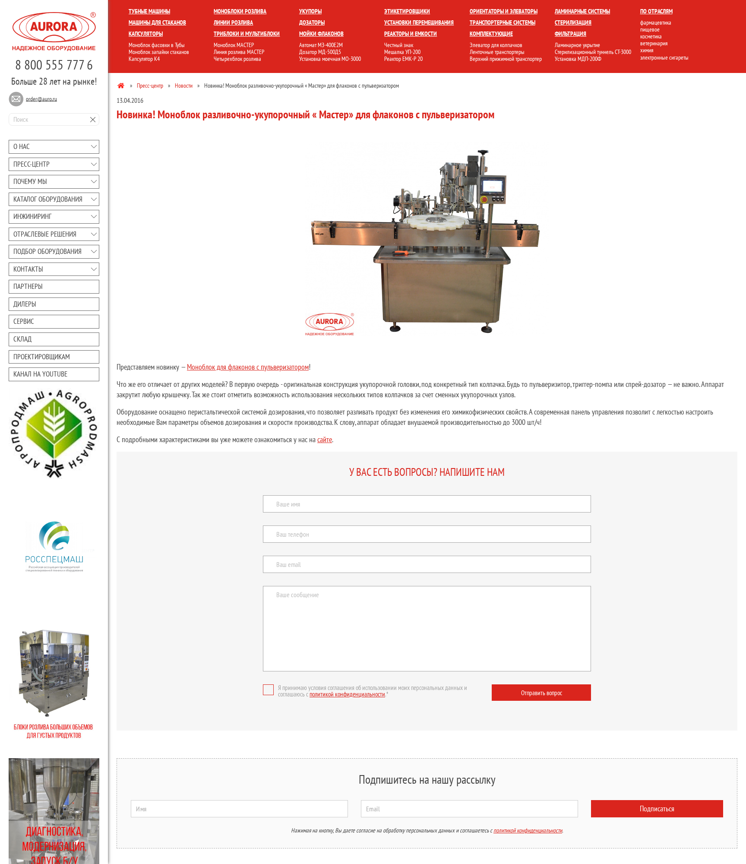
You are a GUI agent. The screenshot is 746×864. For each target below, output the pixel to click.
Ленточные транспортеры (497, 52)
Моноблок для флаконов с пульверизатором (248, 367)
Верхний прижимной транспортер (506, 59)
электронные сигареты (664, 57)
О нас (21, 146)
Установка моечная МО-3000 (330, 59)
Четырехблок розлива (237, 59)
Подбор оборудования (47, 251)
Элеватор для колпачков (496, 45)
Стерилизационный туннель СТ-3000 (593, 52)
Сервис (23, 321)
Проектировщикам (41, 356)
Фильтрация (570, 34)
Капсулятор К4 (144, 59)
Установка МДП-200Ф (578, 59)
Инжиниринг (32, 216)
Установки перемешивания (419, 22)
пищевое (650, 29)
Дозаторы (312, 22)
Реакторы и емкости (410, 34)
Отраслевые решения (44, 234)
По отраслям (656, 11)
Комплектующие (491, 34)
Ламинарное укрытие (577, 45)
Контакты (28, 269)
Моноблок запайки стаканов (159, 52)
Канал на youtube (40, 374)
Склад (22, 339)
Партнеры (28, 286)
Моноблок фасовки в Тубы (157, 45)
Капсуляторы (146, 34)
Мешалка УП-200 (402, 52)
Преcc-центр (31, 164)
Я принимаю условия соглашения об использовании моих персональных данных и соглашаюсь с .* (372, 690)
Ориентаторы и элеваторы (503, 11)
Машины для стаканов (157, 22)
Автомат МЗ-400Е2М (321, 45)
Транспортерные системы (502, 22)
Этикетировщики (407, 11)
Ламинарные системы (582, 11)
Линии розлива (233, 22)
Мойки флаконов (321, 34)
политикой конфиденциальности (347, 694)
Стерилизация (573, 22)
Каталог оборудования (47, 199)
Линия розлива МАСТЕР (239, 52)
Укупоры (310, 11)
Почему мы (30, 181)
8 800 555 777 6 (54, 64)
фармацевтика (655, 22)
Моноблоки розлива (240, 11)
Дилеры (24, 304)
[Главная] (121, 85)
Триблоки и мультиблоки (247, 34)
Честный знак (398, 45)
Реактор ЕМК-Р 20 (403, 59)
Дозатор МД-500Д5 (320, 52)
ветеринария (653, 43)
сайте (324, 439)
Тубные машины (149, 11)
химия (646, 50)
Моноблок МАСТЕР (234, 45)
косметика (651, 36)
